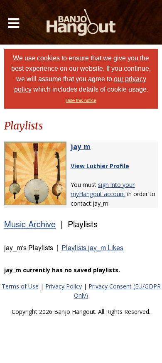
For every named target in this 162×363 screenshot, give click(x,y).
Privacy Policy (63, 286)
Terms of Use (20, 286)
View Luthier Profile (100, 166)
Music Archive (30, 224)
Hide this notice (81, 100)
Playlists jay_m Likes (92, 247)
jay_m (81, 146)
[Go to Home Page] (81, 22)
